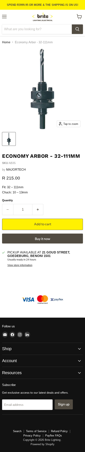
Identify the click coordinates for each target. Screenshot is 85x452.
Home (6, 42)
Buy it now (42, 239)
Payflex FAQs (53, 435)
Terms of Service (36, 431)
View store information (19, 265)
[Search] (77, 29)
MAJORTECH (16, 169)
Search (17, 431)
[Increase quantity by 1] (38, 209)
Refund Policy (59, 431)
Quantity (7, 200)
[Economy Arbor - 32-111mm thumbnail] (8, 139)
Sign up (64, 404)
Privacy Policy (32, 435)
